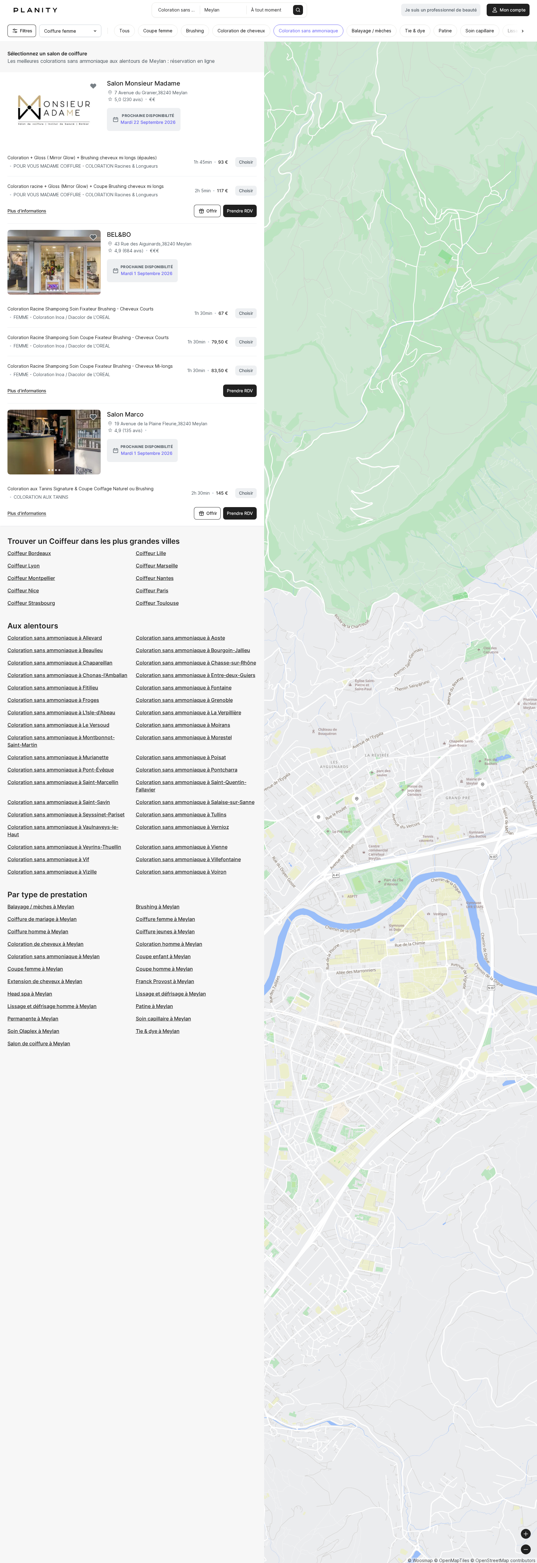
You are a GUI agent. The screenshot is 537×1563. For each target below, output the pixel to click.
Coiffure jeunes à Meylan (165, 931)
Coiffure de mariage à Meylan (42, 919)
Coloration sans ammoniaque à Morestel (184, 737)
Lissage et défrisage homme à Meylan (52, 1006)
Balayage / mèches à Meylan (40, 906)
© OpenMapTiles (451, 1560)
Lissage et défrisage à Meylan (171, 994)
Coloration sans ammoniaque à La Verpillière (188, 712)
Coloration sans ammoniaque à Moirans (183, 725)
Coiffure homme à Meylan (37, 931)
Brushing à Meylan (158, 906)
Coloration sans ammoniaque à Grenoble (184, 700)
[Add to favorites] (93, 86)
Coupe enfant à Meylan (163, 956)
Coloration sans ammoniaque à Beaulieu (55, 650)
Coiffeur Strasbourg (31, 603)
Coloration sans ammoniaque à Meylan (53, 956)
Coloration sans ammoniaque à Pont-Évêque (60, 770)
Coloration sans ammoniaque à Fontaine (184, 687)
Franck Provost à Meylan (165, 981)
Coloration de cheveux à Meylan (45, 944)
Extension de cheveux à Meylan (44, 981)
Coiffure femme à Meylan (165, 919)
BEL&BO (119, 234)
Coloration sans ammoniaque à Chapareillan (59, 663)
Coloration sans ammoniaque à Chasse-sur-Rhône (196, 663)
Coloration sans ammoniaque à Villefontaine (188, 859)
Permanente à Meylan (32, 1018)
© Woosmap (420, 1560)
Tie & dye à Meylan (158, 1031)
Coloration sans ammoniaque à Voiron (181, 872)
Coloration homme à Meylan (169, 944)
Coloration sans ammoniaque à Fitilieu (52, 687)
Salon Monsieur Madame (143, 83)
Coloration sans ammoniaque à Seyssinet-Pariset (66, 814)
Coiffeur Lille (151, 553)
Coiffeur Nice (23, 590)
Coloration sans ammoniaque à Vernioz (182, 827)
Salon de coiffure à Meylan (38, 1043)
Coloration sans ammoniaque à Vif (48, 859)
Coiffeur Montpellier (31, 578)
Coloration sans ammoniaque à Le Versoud (58, 725)
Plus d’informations (26, 210)
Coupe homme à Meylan (164, 969)
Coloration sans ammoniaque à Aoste (180, 638)
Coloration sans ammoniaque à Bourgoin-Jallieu (193, 650)
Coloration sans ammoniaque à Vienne (181, 847)
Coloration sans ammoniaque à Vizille (52, 872)
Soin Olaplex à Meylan (33, 1031)
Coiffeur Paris (152, 590)
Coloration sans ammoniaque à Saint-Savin (58, 802)
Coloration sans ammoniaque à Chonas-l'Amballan (67, 675)
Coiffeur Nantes (155, 578)
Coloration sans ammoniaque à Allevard (54, 638)
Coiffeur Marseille (157, 565)
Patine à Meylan (154, 1006)
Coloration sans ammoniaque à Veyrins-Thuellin (64, 847)
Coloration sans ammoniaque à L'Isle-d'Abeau (61, 712)
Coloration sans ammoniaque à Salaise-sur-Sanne (195, 802)
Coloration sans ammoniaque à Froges (53, 700)
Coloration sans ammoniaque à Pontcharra (186, 770)
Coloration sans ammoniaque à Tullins (181, 814)
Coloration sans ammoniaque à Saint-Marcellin (62, 782)
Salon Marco (125, 414)
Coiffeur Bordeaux (29, 553)
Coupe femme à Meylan (35, 969)
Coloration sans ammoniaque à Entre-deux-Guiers (195, 675)
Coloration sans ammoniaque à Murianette (57, 757)
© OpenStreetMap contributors (502, 1560)
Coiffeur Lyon (23, 565)
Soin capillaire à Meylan (163, 1018)
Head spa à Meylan (29, 994)
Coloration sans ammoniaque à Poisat (181, 757)
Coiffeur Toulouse (157, 603)
